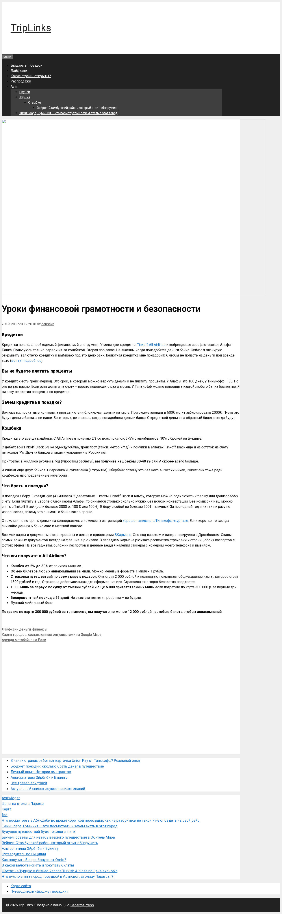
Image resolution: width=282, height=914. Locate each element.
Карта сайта (21, 886)
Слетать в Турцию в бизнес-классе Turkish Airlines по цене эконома (59, 871)
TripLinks (31, 28)
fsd (4, 815)
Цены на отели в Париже (23, 803)
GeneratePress (82, 905)
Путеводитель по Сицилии (24, 854)
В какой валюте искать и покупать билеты (38, 865)
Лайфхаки (19, 71)
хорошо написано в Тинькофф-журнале (155, 521)
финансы (39, 629)
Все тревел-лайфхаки (29, 783)
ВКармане (123, 535)
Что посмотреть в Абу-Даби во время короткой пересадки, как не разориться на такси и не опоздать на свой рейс (100, 820)
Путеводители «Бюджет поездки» (39, 891)
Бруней (24, 92)
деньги (25, 629)
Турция (24, 97)
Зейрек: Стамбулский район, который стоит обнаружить (77, 108)
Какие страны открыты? (31, 76)
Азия (14, 86)
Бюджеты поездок (26, 65)
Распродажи (21, 81)
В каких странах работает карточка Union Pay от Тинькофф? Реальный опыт (76, 760)
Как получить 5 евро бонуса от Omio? (34, 859)
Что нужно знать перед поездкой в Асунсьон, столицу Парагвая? (57, 876)
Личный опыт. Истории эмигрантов (41, 772)
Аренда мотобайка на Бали (24, 640)
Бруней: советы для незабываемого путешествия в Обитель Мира (58, 837)
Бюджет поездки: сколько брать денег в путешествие (57, 766)
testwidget (11, 798)
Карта (6, 809)
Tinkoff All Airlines (151, 345)
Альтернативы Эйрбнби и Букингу (39, 777)
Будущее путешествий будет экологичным (38, 831)
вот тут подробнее (26, 360)
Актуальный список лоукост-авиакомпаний (48, 788)
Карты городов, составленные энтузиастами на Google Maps (52, 634)
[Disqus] (121, 698)
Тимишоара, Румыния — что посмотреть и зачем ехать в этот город (68, 113)
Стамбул (34, 102)
